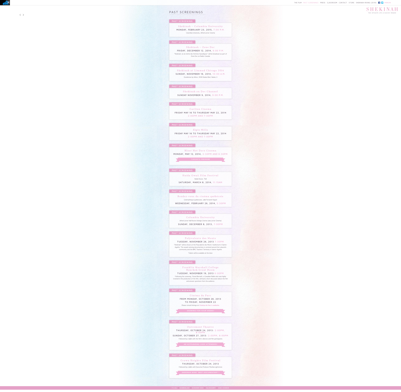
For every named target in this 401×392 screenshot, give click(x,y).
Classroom (332, 3)
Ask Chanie (223, 388)
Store (351, 3)
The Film (298, 3)
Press (322, 3)
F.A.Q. (174, 388)
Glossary (211, 388)
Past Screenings (311, 3)
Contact (343, 3)
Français (388, 2)
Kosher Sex (197, 388)
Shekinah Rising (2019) (366, 3)
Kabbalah (184, 388)
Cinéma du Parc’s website (209, 305)
